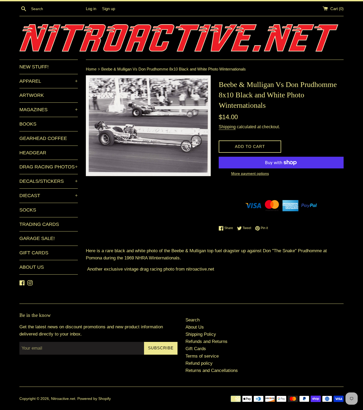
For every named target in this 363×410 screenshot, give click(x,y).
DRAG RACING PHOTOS (48, 166)
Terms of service (202, 356)
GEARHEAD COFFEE (43, 138)
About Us (194, 327)
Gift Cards (195, 348)
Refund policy (199, 363)
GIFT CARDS (33, 252)
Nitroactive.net (63, 399)
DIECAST (48, 195)
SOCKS (27, 210)
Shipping (227, 127)
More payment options (250, 173)
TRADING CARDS (39, 224)
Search (192, 319)
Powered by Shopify (94, 399)
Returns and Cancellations (211, 370)
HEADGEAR (32, 152)
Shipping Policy (200, 334)
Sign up (108, 8)
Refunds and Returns (206, 341)
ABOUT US (31, 267)
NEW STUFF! (34, 66)
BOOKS (27, 124)
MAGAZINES (48, 109)
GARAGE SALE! (37, 238)
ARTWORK (31, 95)
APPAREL (48, 81)
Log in (91, 8)
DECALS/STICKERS (48, 181)
